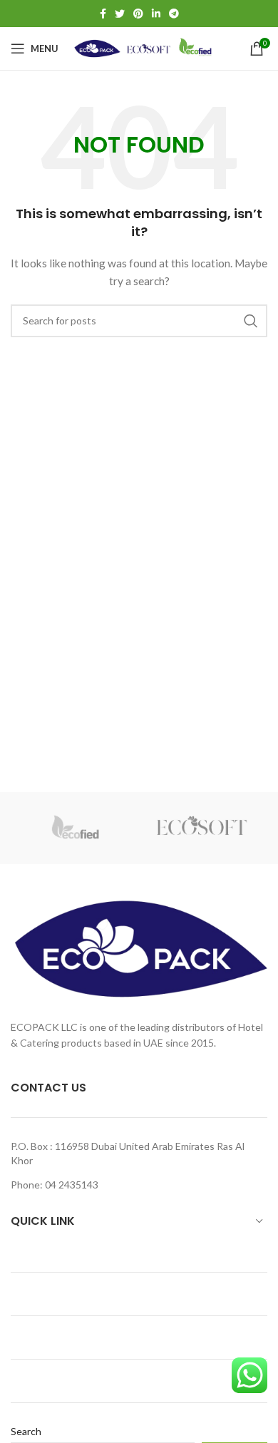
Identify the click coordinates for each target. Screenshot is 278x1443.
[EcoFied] (75, 828)
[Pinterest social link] (138, 13)
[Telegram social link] (174, 13)
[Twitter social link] (119, 13)
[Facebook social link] (103, 13)
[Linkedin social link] (156, 13)
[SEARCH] (251, 320)
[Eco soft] (203, 828)
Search (26, 1431)
